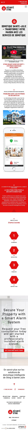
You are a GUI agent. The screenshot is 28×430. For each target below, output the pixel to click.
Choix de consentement (14, 403)
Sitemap (14, 420)
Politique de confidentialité (14, 402)
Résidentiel (15, 396)
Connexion (24, 3)
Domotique (22, 396)
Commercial (7, 398)
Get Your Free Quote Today (14, 350)
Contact (19, 398)
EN (2, 2)
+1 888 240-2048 (22, 1)
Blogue (13, 398)
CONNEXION (21, 389)
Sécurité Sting (6, 396)
